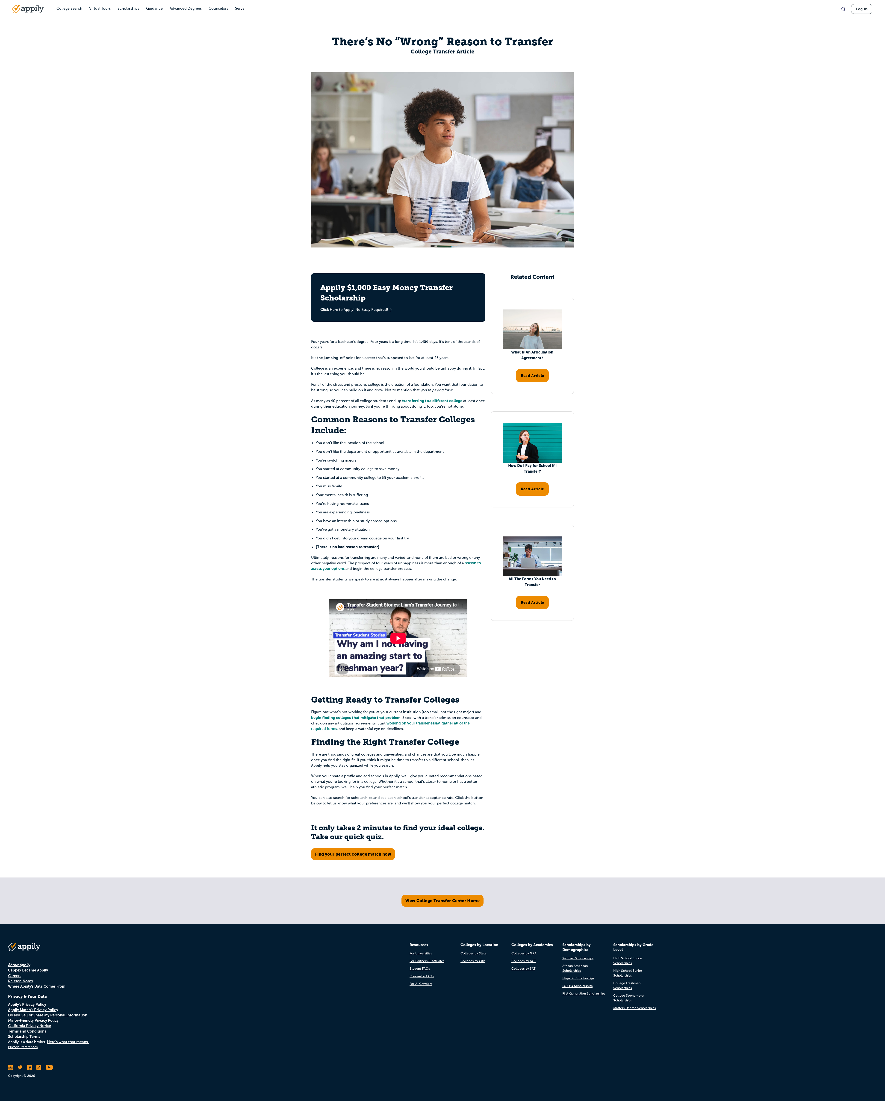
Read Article (532, 376)
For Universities (421, 953)
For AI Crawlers (421, 984)
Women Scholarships (577, 958)
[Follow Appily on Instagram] (10, 1067)
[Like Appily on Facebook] (29, 1067)
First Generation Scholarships (583, 993)
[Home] (28, 9)
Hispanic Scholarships (578, 978)
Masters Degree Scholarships (634, 1008)
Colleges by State (473, 953)
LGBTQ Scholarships (577, 986)
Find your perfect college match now (353, 854)
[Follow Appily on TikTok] (38, 1067)
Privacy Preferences (23, 1047)
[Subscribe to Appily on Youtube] (49, 1067)
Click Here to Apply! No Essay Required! (354, 310)
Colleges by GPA (524, 953)
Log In (861, 9)
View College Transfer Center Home (442, 900)
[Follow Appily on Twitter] (20, 1067)
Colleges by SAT (523, 968)
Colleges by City (472, 961)
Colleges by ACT (523, 961)
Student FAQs (420, 968)
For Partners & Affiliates (427, 961)
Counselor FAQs (422, 976)
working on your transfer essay (413, 723)
